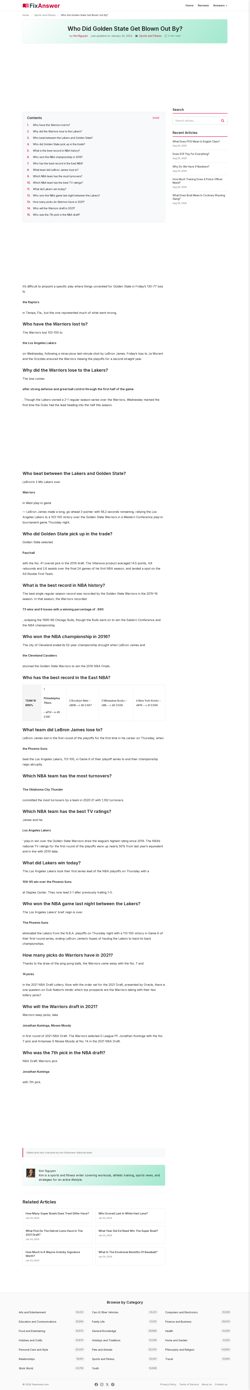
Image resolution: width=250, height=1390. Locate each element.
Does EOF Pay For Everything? (191, 153)
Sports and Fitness (45, 15)
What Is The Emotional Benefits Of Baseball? (127, 1252)
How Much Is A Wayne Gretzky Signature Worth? (53, 1254)
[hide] (156, 117)
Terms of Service (189, 1384)
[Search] (222, 120)
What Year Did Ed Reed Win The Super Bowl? (128, 1231)
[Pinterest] (112, 1384)
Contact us (221, 1384)
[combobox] (200, 120)
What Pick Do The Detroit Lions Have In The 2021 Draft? (54, 1232)
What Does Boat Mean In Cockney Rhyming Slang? (199, 197)
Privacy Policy (168, 1384)
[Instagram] (101, 1384)
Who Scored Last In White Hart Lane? (123, 1213)
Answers (219, 5)
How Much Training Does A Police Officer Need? (198, 181)
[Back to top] (242, 1383)
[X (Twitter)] (107, 1384)
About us (207, 1384)
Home (189, 5)
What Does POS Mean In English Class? (196, 141)
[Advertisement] (125, 80)
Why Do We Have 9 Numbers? (191, 166)
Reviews (203, 5)
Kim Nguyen (80, 35)
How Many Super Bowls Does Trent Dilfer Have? (57, 1213)
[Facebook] (96, 1384)
